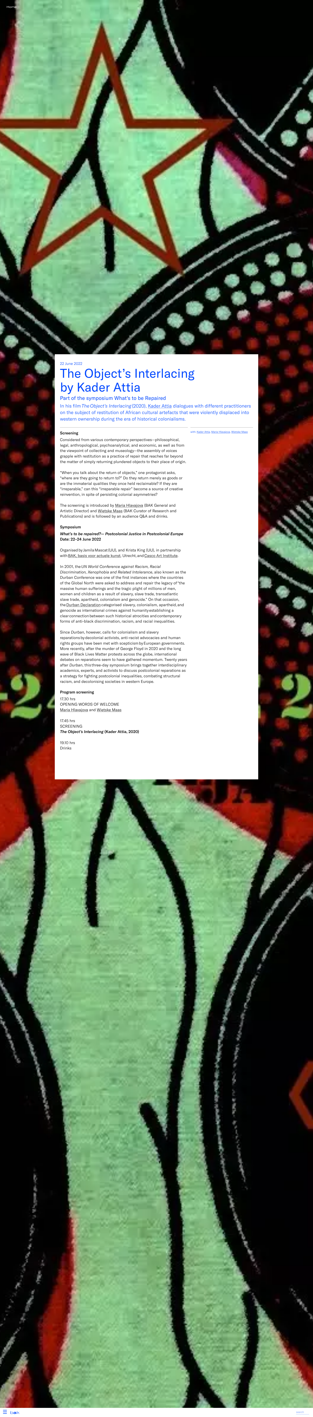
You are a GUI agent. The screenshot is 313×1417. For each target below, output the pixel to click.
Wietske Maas (110, 510)
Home (12, 6)
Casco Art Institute (161, 555)
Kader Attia (160, 405)
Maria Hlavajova (129, 505)
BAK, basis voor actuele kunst (94, 555)
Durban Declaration (83, 604)
